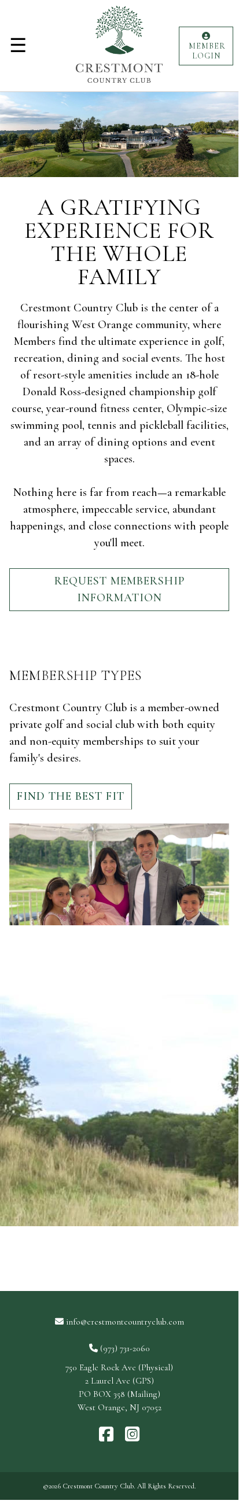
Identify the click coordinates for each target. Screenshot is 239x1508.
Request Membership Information (119, 589)
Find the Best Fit (70, 796)
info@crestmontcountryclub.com (125, 1321)
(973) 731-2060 (125, 1348)
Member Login (206, 51)
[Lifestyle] (119, 1110)
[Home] (119, 85)
